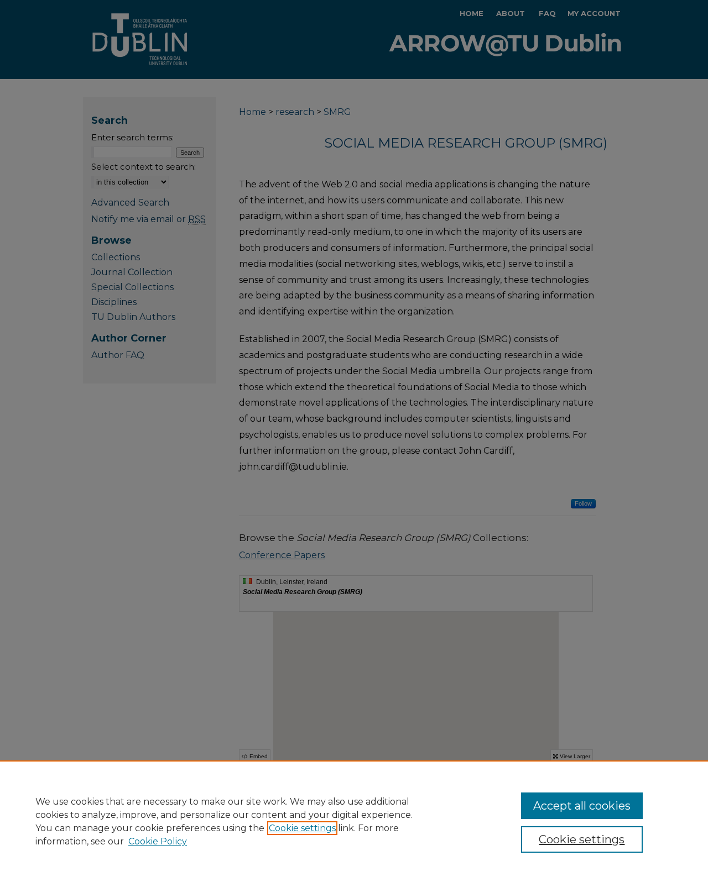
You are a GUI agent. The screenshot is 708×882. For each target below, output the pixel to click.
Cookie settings (302, 828)
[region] (354, 821)
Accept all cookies (582, 805)
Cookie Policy (157, 841)
